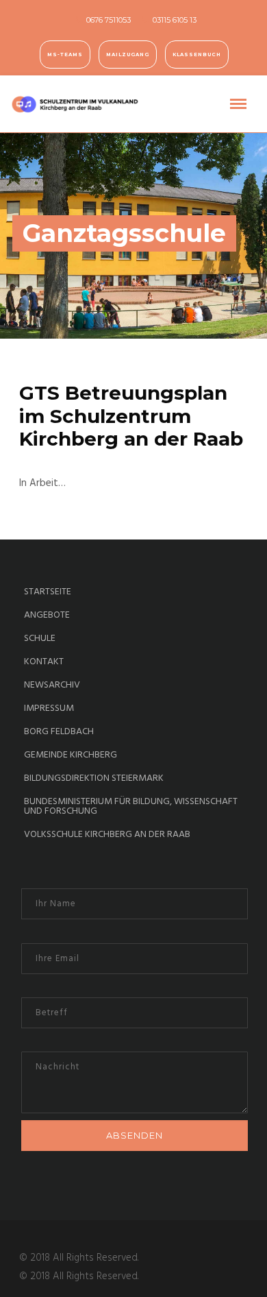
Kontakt (44, 662)
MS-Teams (65, 54)
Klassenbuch (197, 54)
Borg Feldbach (59, 732)
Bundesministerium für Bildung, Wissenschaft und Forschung (131, 806)
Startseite (47, 592)
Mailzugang (127, 54)
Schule (39, 639)
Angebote (47, 615)
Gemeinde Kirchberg (70, 755)
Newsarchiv (52, 685)
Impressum (49, 709)
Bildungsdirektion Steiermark (94, 779)
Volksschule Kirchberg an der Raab (107, 835)
